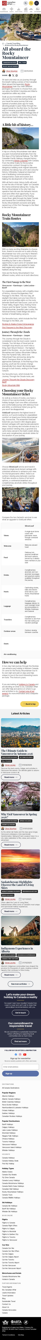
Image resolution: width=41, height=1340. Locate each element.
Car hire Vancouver (9, 1265)
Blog (3, 1298)
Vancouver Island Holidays (11, 1147)
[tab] (11, 10)
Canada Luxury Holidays (11, 1180)
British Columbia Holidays (11, 1102)
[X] (13, 75)
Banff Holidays (7, 1124)
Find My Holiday (8, 1164)
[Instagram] (20, 1054)
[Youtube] (24, 1054)
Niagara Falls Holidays (10, 1136)
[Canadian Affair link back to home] (8, 3)
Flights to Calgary (8, 1228)
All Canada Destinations (10, 1088)
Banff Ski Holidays (9, 1209)
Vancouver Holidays (9, 1144)
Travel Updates (7, 1296)
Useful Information (8, 1293)
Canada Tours (7, 1195)
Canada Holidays (8, 1158)
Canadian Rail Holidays (10, 1189)
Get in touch (20, 1013)
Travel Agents (7, 1287)
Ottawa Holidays (8, 1139)
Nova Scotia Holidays (10, 1105)
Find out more (21, 1041)
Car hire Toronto (8, 1260)
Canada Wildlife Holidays (11, 1198)
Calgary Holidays (8, 1127)
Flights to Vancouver (9, 1240)
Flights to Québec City (10, 1234)
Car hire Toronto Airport (10, 1263)
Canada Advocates (9, 1310)
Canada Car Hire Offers (10, 1251)
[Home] (3, 43)
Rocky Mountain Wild (11, 385)
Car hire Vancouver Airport (11, 1268)
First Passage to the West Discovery (17, 327)
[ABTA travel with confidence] (16, 1322)
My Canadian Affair (9, 1290)
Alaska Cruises (7, 1172)
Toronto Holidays (8, 1142)
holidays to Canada (27, 684)
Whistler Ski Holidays (9, 1211)
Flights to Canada (8, 1223)
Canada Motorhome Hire (11, 1276)
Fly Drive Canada (8, 1177)
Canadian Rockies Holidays (12, 1116)
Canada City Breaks (9, 1175)
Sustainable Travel (8, 1301)
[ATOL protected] (26, 1322)
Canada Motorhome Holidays (13, 1183)
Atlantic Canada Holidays (11, 1099)
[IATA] (5, 1322)
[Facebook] (10, 75)
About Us (5, 1307)
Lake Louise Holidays (10, 1130)
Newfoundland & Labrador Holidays (15, 1107)
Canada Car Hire (8, 1248)
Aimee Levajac (10, 765)
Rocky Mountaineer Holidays (12, 1192)
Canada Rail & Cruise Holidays (13, 1186)
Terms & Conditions (8, 1335)
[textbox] (20, 1067)
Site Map (21, 1335)
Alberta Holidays (8, 1096)
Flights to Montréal (9, 1231)
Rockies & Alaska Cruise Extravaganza (18, 324)
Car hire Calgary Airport (10, 1257)
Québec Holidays (8, 1113)
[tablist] (20, 10)
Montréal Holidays (8, 1133)
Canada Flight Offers (9, 1226)
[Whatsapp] (17, 75)
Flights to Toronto (8, 1237)
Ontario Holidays (8, 1110)
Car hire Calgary (7, 1254)
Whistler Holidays (8, 1150)
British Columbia (21, 160)
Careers (5, 1313)
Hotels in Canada (8, 1279)
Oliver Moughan (11, 71)
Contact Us (6, 1304)
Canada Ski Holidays (9, 1206)
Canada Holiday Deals (10, 1161)
